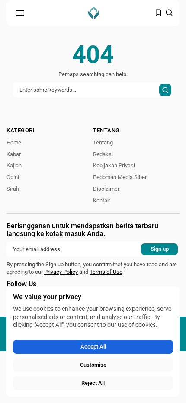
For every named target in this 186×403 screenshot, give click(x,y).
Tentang (103, 142)
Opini (12, 177)
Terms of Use (106, 272)
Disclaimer (106, 189)
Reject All (93, 383)
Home (13, 142)
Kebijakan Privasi (114, 165)
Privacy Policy (61, 272)
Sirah (12, 189)
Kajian (14, 165)
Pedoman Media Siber (120, 177)
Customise (93, 364)
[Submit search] (165, 90)
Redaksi (103, 154)
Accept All (93, 346)
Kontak (101, 200)
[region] (93, 342)
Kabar (13, 154)
